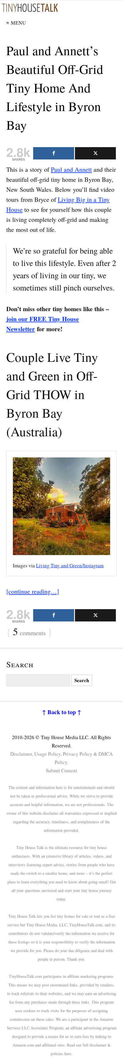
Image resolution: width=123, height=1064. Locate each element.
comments (29, 632)
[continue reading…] (32, 591)
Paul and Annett (71, 169)
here (67, 1053)
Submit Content (61, 770)
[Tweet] (95, 153)
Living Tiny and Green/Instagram (70, 565)
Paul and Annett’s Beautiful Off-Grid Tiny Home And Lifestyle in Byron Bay (54, 87)
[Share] (53, 153)
